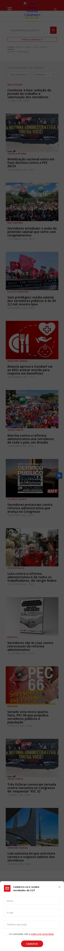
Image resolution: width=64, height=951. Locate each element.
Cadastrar (32, 943)
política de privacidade (42, 934)
